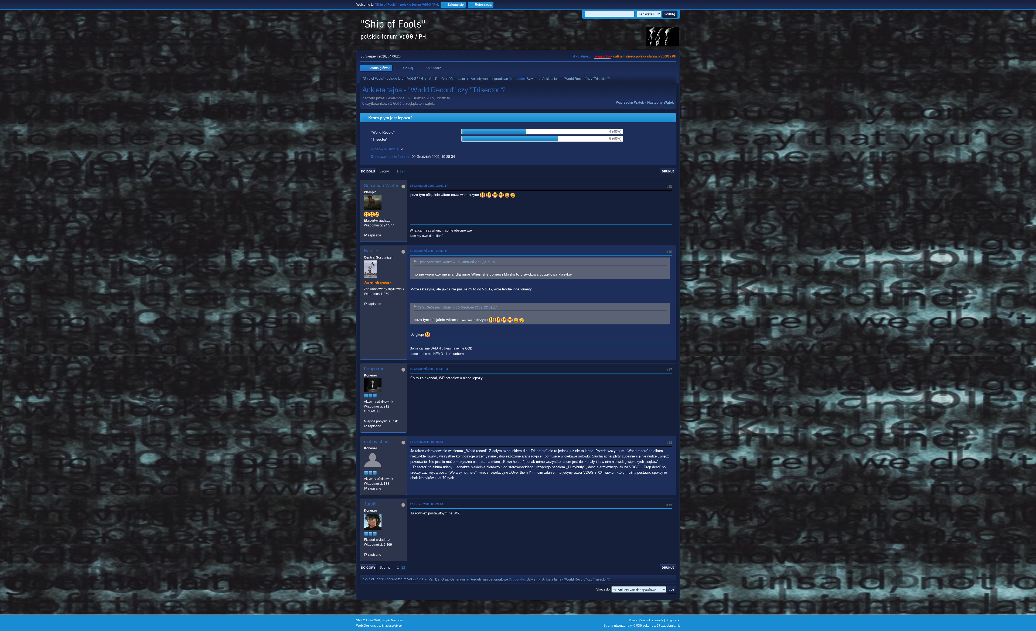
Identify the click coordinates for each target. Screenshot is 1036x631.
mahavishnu (376, 441)
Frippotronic (376, 368)
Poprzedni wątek (630, 102)
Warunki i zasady (651, 620)
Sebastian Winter (381, 185)
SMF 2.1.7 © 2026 (368, 620)
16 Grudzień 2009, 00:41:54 (429, 369)
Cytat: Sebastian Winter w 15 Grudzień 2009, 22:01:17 (457, 307)
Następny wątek (660, 102)
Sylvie (531, 79)
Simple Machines (392, 620)
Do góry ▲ (673, 620)
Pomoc (633, 620)
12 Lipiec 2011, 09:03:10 (426, 504)
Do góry (368, 567)
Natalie (371, 250)
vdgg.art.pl (602, 56)
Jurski (370, 504)
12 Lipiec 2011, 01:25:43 (426, 441)
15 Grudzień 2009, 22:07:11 (429, 251)
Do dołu (368, 171)
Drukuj (668, 171)
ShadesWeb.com (393, 625)
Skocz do (603, 589)
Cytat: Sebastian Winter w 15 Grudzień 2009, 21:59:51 (457, 262)
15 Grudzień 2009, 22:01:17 (429, 185)
